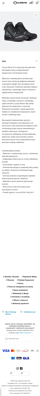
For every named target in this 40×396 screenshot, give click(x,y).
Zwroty (20, 283)
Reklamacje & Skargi (20, 293)
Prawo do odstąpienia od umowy (20, 287)
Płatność (10, 280)
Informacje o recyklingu (20, 297)
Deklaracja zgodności (20, 303)
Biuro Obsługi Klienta (10, 313)
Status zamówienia (20, 290)
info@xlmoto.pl (29, 312)
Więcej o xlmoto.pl (20, 300)
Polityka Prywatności (26, 280)
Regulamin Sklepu (30, 276)
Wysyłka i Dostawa (11, 276)
